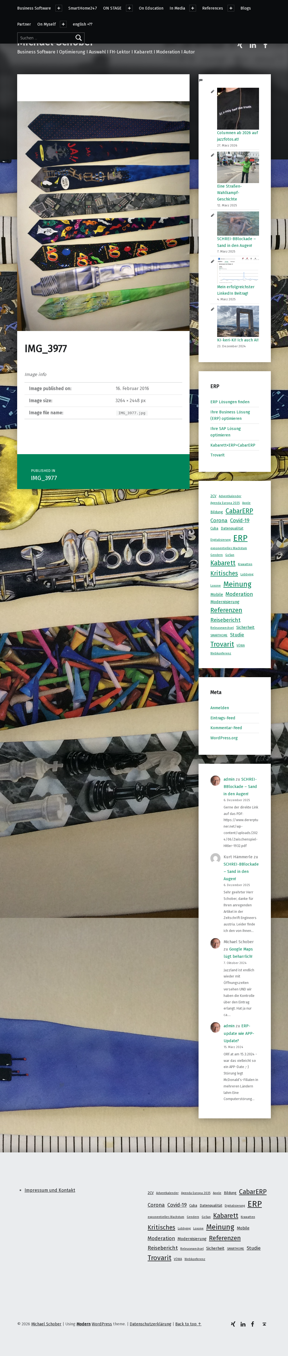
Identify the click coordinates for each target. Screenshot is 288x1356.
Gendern (216, 555)
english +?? (83, 24)
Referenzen (226, 610)
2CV (213, 496)
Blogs (245, 8)
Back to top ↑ (188, 1323)
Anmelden (219, 707)
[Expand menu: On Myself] (63, 24)
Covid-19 (239, 520)
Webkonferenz (220, 653)
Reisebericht (225, 620)
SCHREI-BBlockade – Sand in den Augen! (240, 786)
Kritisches (224, 573)
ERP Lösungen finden (229, 401)
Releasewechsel (222, 628)
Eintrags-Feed (222, 717)
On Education (151, 8)
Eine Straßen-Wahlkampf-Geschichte (229, 193)
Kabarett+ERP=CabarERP (232, 445)
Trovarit (217, 455)
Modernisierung (224, 601)
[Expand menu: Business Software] (58, 8)
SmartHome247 (82, 8)
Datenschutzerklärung (150, 1323)
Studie (237, 635)
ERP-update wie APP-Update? (239, 1033)
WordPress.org (224, 737)
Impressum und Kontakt (49, 1190)
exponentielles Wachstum (228, 548)
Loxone (215, 585)
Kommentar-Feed (226, 727)
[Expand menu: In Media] (192, 8)
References (212, 8)
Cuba (214, 528)
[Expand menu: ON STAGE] (129, 8)
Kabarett (222, 563)
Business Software (34, 8)
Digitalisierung (220, 540)
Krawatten (245, 564)
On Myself (46, 24)
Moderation (239, 594)
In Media (177, 8)
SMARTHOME (219, 635)
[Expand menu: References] (231, 8)
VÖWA (241, 645)
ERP (240, 538)
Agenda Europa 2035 (225, 503)
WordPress (102, 1323)
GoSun (229, 555)
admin (229, 779)
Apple (246, 503)
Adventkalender (230, 496)
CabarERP (239, 511)
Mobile (216, 594)
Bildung (216, 512)
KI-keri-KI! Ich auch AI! (237, 340)
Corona (219, 520)
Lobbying (246, 574)
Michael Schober (46, 1323)
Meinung (237, 584)
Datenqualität (232, 528)
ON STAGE (112, 8)
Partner (24, 24)
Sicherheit (245, 627)
